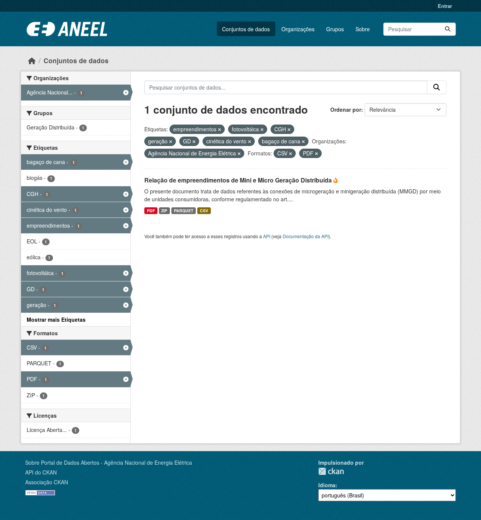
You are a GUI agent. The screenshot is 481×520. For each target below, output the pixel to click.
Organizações (298, 29)
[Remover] (219, 129)
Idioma (327, 485)
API (266, 236)
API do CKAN (41, 472)
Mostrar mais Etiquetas (56, 319)
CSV (204, 210)
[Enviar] (447, 29)
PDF (151, 210)
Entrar (445, 5)
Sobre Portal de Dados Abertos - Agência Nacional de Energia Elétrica (108, 462)
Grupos (335, 29)
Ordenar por (345, 109)
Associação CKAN (46, 482)
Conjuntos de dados (246, 29)
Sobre (362, 29)
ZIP (164, 210)
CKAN (331, 471)
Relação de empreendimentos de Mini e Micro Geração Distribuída (238, 180)
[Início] (32, 60)
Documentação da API (305, 236)
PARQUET (183, 210)
